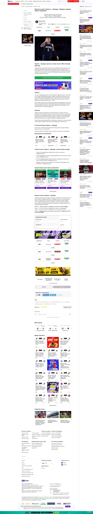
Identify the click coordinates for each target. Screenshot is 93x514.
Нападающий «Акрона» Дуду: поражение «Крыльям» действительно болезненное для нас (86, 107)
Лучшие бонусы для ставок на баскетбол (47, 167)
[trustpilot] (43, 504)
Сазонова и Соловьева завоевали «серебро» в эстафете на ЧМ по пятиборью (86, 161)
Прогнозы (30, 1)
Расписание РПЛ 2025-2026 (26, 444)
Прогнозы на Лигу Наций (55, 437)
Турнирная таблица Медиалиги (37, 444)
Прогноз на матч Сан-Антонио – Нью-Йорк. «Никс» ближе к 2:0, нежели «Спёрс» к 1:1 (40, 354)
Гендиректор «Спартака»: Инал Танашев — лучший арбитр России (86, 98)
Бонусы (44, 1)
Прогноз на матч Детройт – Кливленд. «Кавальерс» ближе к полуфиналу (53, 399)
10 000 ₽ (66, 251)
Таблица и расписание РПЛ (27, 3)
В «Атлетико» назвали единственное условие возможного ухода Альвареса (86, 90)
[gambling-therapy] (58, 504)
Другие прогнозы (40, 335)
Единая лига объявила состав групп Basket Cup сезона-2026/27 (86, 73)
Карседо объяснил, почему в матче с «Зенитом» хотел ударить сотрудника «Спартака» (85, 178)
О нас (23, 462)
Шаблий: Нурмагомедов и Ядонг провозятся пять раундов (85, 21)
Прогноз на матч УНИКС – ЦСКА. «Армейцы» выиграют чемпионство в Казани (53, 141)
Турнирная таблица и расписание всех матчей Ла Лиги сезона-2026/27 (65, 421)
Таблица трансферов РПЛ (25, 450)
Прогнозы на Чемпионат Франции (36, 436)
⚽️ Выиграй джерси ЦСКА (13, 3)
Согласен (68, 506)
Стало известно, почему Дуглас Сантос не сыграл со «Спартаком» (85, 187)
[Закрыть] (91, 512)
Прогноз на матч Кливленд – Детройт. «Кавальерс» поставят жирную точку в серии (64, 399)
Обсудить (44, 286)
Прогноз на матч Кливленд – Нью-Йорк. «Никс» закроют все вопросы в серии (40, 377)
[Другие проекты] (11, 1)
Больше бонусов (53, 191)
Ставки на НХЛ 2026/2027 (46, 434)
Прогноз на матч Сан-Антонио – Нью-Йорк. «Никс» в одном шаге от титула (40, 141)
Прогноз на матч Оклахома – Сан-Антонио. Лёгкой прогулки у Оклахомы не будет (40, 399)
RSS (22, 467)
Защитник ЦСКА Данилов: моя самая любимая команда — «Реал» (86, 132)
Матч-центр (18, 1)
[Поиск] (59, 1)
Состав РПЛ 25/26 (25, 452)
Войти (83, 1)
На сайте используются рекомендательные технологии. (31, 500)
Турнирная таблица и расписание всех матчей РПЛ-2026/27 (52, 421)
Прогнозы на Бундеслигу (36, 434)
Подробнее (38, 185)
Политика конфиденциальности (27, 469)
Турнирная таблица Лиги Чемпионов (57, 446)
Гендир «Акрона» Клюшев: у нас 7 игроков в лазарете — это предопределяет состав (86, 195)
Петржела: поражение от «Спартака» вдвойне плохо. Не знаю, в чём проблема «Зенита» (86, 64)
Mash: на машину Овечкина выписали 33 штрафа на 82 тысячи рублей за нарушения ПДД (85, 37)
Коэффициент (38, 224)
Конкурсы (48, 1)
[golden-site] (27, 504)
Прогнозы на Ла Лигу (25, 438)
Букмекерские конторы (37, 1)
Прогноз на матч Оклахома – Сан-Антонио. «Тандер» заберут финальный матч (65, 354)
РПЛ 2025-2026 (25, 441)
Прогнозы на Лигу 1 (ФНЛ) (25, 435)
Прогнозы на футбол (26, 431)
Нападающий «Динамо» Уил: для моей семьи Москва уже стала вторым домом (85, 124)
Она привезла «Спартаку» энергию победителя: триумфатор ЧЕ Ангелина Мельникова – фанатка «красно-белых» (40, 422)
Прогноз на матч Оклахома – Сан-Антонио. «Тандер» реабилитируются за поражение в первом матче (40, 388)
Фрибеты (37, 184)
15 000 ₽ (66, 30)
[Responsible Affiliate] (67, 504)
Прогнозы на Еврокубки (56, 431)
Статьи (26, 1)
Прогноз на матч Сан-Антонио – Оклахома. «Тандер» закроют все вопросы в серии (40, 365)
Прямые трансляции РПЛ (26, 445)
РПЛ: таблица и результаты (24, 448)
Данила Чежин (42, 21)
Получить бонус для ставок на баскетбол (53, 77)
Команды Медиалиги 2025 (36, 446)
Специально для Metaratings (27, 465)
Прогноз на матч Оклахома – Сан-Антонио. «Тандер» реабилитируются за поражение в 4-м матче (65, 365)
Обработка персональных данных (28, 474)
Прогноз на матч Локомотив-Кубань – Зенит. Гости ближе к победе (64, 141)
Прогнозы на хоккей (46, 431)
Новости (22, 1)
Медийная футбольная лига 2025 (39, 441)
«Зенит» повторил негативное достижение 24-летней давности (86, 12)
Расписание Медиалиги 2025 (37, 443)
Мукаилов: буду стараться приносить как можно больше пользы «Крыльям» (86, 81)
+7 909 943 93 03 (56, 491)
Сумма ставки (38, 219)
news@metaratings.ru (56, 490)
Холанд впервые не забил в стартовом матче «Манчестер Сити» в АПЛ (85, 54)
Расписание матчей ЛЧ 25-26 (56, 444)
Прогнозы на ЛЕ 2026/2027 (56, 434)
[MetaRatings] (25, 481)
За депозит (41, 184)
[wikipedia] (35, 504)
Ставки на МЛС (34, 438)
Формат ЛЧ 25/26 (54, 449)
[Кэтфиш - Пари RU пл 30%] (46, 512)
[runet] (23, 504)
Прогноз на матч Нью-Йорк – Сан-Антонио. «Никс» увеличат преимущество (64, 343)
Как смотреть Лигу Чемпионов (56, 443)
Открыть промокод (40, 187)
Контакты (23, 460)
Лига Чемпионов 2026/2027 (57, 441)
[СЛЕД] (71, 141)
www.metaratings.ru (34, 484)
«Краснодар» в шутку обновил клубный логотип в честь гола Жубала (86, 46)
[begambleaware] (51, 504)
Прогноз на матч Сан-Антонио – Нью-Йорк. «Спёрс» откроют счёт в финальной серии (52, 354)
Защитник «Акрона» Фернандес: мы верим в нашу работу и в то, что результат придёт (86, 142)
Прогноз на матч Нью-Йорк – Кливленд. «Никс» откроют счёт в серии (64, 387)
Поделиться (66, 307)
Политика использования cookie (27, 472)
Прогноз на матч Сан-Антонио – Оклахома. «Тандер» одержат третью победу (52, 377)
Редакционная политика (26, 476)
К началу (25, 9)
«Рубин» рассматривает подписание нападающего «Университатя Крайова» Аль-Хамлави (86, 204)
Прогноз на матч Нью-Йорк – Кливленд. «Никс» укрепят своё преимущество (65, 377)
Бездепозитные (67, 184)
